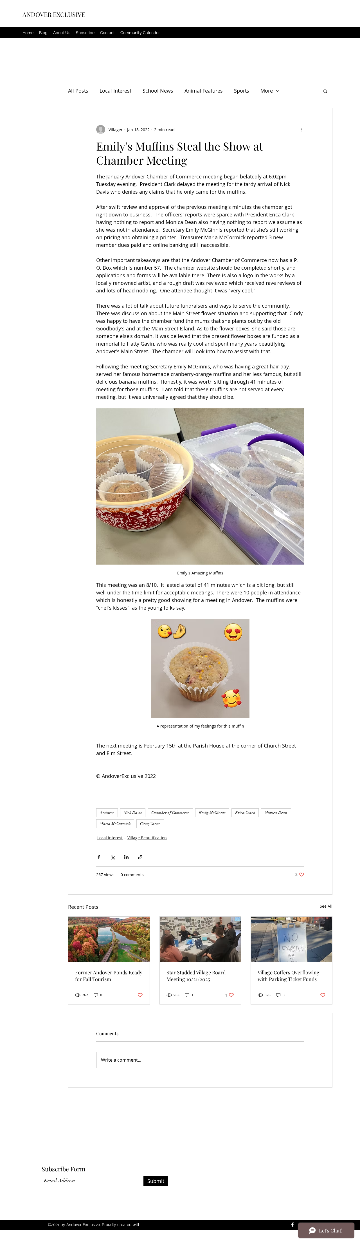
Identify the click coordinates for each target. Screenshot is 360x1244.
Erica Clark (245, 812)
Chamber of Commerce (170, 812)
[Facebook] (292, 1224)
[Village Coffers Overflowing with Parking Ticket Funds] (291, 939)
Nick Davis (133, 812)
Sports (241, 90)
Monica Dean (276, 812)
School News (158, 90)
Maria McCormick (115, 823)
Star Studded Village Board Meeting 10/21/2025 (196, 976)
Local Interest (115, 90)
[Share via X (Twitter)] (112, 857)
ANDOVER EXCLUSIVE (53, 14)
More (266, 90)
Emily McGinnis (212, 812)
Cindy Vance (150, 823)
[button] (325, 91)
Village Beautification (147, 837)
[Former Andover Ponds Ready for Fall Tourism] (109, 939)
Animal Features (203, 90)
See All (326, 906)
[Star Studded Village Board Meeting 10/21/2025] (200, 939)
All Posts (78, 90)
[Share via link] (140, 857)
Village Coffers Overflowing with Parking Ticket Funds (289, 976)
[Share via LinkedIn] (126, 857)
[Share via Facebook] (99, 857)
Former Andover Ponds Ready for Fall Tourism (108, 976)
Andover (107, 812)
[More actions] (301, 129)
